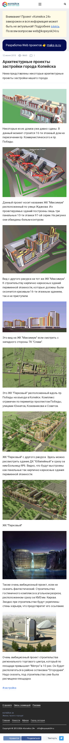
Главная (6, 720)
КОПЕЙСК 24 (8, 713)
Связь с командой (22, 705)
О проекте (7, 705)
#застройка (9, 687)
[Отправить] (61, 738)
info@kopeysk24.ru (45, 728)
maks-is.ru (54, 45)
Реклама (37, 705)
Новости (16, 720)
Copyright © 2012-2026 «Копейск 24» (19, 728)
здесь (55, 26)
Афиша (25, 720)
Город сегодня (38, 720)
